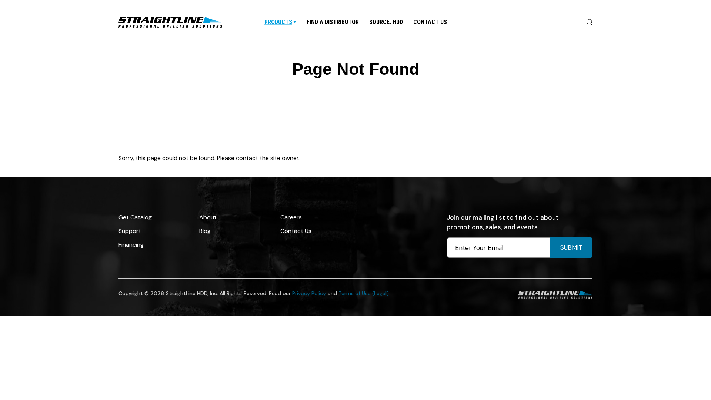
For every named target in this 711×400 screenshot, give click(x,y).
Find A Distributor (333, 21)
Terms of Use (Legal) (363, 293)
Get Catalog (135, 217)
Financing (131, 245)
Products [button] (278, 21)
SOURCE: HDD (386, 21)
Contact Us (430, 21)
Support (129, 231)
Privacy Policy (309, 293)
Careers (291, 217)
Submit (571, 247)
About (208, 217)
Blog (205, 231)
